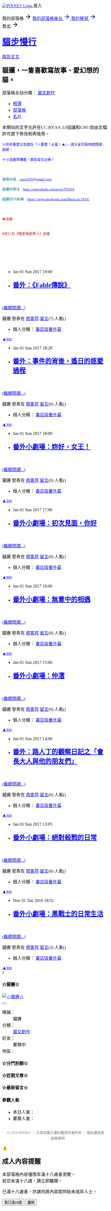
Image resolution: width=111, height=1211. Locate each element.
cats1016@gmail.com (35, 179)
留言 (44, 318)
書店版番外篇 (48, 329)
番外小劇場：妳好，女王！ (52, 446)
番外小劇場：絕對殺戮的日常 (55, 837)
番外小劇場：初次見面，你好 (55, 523)
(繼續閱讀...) (13, 308)
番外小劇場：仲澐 (39, 675)
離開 (30, 1202)
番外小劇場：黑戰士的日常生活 (58, 913)
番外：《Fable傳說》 (42, 285)
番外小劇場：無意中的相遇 (52, 599)
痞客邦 (32, 318)
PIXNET (25, 1133)
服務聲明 (58, 1138)
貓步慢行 (19, 42)
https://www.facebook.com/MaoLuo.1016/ (58, 199)
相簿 (17, 103)
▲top (7, 339)
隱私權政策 (95, 1133)
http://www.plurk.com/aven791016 (48, 189)
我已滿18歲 (13, 1202)
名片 (17, 116)
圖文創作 (46, 93)
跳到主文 (10, 56)
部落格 (19, 110)
